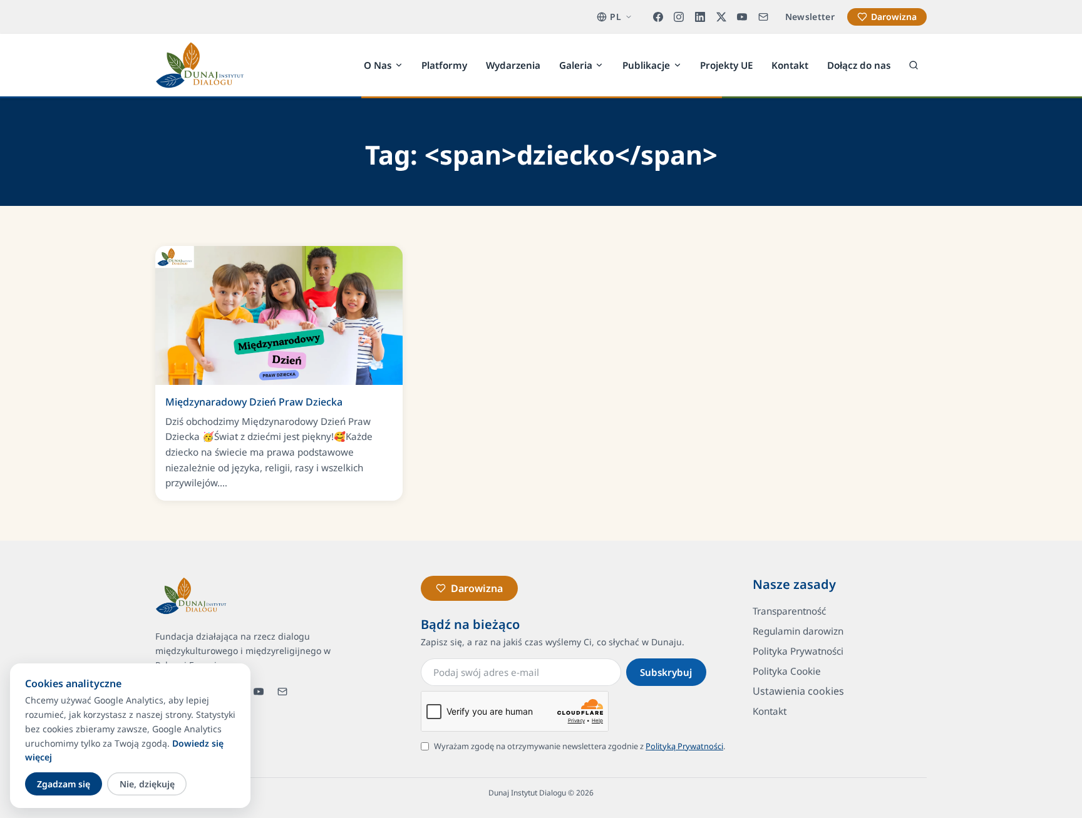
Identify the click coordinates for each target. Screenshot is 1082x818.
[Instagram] (679, 17)
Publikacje (646, 64)
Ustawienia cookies (798, 691)
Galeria (575, 64)
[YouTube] (742, 17)
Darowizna (894, 17)
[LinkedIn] (700, 17)
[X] (721, 17)
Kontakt (789, 64)
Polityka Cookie (787, 671)
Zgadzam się (63, 784)
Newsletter (810, 17)
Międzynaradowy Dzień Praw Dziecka (254, 402)
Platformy (444, 64)
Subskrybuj (666, 672)
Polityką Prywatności (684, 746)
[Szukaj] (913, 65)
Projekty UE (726, 64)
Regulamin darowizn (798, 631)
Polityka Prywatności (798, 651)
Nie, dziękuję (147, 784)
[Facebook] (658, 17)
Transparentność (789, 611)
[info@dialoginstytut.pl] (763, 17)
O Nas (377, 64)
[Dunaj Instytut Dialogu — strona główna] (199, 65)
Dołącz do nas (858, 64)
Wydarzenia (513, 64)
